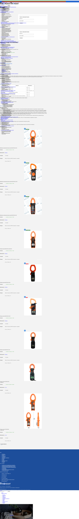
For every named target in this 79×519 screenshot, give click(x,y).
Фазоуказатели (4, 95)
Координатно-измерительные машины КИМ (6, 133)
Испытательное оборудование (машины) (6, 71)
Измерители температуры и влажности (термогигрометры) (6, 77)
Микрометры (3, 128)
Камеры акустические (5, 85)
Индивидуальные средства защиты (6, 114)
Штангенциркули (4, 126)
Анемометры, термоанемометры (6, 79)
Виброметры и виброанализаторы (6, 68)
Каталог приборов (39, 259)
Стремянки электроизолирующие (6, 115)
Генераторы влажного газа (5, 48)
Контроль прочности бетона (6, 64)
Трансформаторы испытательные (6, 55)
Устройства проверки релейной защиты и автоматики (6, 89)
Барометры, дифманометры (5, 78)
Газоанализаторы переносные (6, 44)
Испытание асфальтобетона (5, 67)
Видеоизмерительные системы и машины (6, 132)
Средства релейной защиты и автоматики (6, 88)
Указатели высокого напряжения (8, 105)
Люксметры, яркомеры (5, 75)
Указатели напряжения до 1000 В (6, 96)
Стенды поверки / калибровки (6, 52)
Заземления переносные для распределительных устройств (7, 113)
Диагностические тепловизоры (6, 84)
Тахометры (3, 70)
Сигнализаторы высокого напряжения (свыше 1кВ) (5, 94)
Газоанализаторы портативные (6, 45)
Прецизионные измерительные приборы (6, 50)
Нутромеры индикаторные (5, 129)
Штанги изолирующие (5, 108)
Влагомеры (3, 63)
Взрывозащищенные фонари (6, 99)
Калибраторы (3, 49)
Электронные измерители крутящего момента (5, 124)
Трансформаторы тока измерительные (5, 54)
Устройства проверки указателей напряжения (8, 107)
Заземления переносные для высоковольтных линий (7, 110)
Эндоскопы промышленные (6, 66)
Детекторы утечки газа (5, 46)
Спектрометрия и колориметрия (6, 74)
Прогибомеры (4, 65)
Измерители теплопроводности (6, 59)
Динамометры (4, 62)
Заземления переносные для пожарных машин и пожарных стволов (8, 111)
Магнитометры (4, 60)
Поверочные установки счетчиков (6, 51)
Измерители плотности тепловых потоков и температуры (6, 69)
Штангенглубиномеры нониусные (6, 127)
